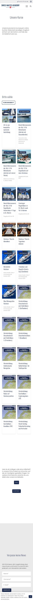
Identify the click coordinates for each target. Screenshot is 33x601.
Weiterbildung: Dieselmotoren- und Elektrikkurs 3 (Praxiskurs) (8, 337)
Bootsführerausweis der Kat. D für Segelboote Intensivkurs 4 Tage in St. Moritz (10, 208)
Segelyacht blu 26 (9, 216)
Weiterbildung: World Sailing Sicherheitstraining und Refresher (24, 425)
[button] (27, 6)
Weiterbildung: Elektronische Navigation (8, 365)
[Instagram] (31, 1)
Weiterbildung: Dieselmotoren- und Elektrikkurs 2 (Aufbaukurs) (23, 305)
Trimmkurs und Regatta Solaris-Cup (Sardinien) (24, 269)
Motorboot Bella (23, 139)
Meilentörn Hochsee (7, 267)
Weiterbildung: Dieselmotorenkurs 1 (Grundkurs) (24, 335)
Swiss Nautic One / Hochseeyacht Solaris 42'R (9, 274)
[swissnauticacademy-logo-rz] (10, 6)
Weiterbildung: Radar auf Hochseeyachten (9, 393)
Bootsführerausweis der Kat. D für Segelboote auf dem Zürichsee (25, 169)
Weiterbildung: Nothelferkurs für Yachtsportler (24, 365)
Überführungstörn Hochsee (9, 302)
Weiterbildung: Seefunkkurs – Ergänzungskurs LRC (23, 395)
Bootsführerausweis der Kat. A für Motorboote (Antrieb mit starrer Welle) (10, 171)
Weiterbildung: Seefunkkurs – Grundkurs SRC (8, 423)
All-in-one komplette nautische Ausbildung (7, 128)
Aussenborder (23, 138)
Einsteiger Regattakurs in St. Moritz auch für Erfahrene (23, 207)
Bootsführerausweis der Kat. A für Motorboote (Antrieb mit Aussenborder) (25, 130)
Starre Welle (8, 180)
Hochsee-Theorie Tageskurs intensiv (24, 241)
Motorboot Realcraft (22, 142)
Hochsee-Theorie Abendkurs (9, 240)
